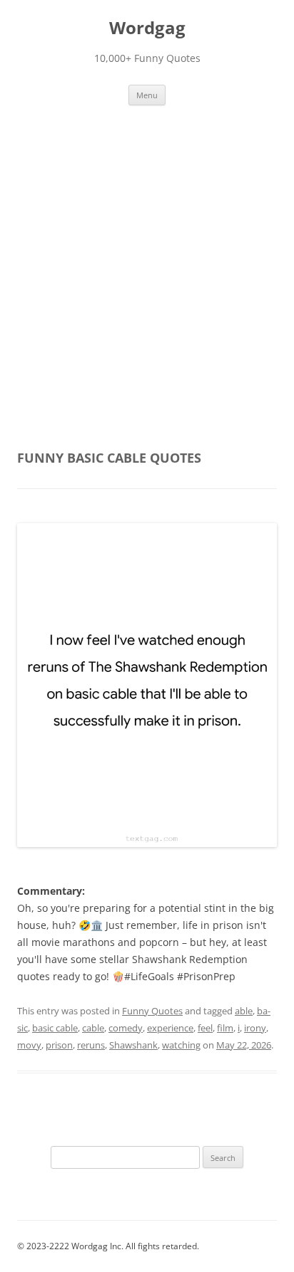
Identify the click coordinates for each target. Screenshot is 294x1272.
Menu (147, 95)
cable (93, 1027)
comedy (125, 1027)
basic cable (55, 1027)
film (225, 1027)
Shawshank (133, 1045)
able (244, 1010)
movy (29, 1045)
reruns (91, 1045)
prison (59, 1045)
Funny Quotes (152, 1010)
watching (181, 1045)
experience (170, 1027)
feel (205, 1027)
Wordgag (147, 28)
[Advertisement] (147, 283)
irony (255, 1027)
